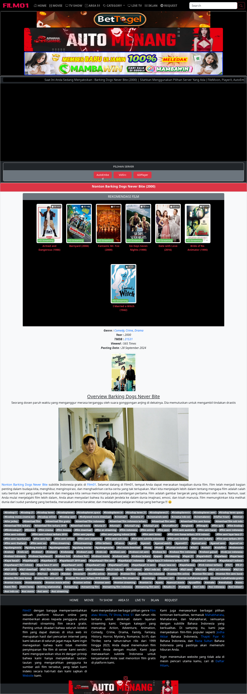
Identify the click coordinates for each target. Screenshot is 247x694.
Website (28, 676)
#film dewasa (63, 530)
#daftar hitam (221, 516)
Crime (129, 330)
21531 (129, 339)
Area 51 (128, 615)
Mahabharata (214, 615)
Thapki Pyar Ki (212, 636)
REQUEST (171, 600)
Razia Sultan (204, 641)
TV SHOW (105, 600)
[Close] (126, 29)
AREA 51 (123, 600)
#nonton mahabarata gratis (192, 578)
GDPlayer (142, 175)
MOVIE (89, 600)
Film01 (91, 485)
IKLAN (155, 600)
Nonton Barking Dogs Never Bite (25, 485)
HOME (74, 600)
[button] (114, 5)
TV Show (115, 615)
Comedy (119, 330)
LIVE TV (140, 600)
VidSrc (122, 175)
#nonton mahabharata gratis (226, 578)
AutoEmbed (103, 175)
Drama (139, 330)
